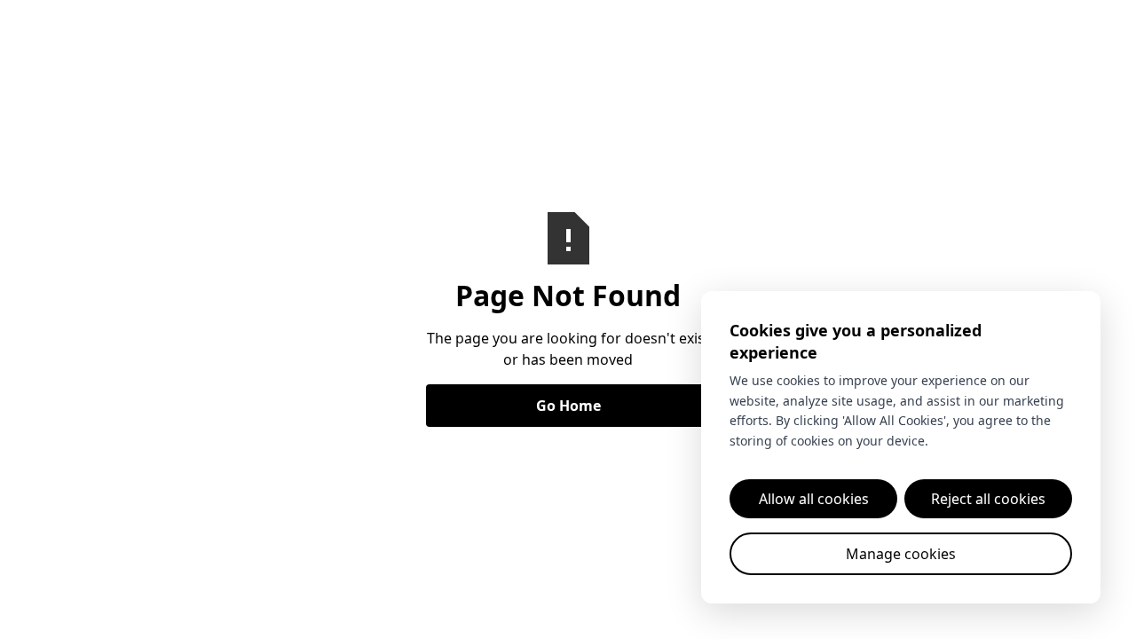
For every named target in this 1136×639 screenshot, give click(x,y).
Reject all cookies (988, 499)
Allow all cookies (814, 499)
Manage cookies (901, 554)
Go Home (568, 405)
